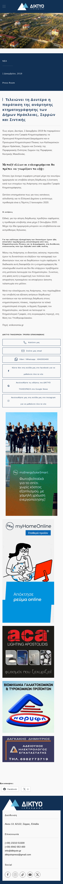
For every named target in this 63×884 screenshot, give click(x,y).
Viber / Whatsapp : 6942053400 (34, 359)
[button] (4, 6)
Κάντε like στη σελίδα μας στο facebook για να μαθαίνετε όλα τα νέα (33, 371)
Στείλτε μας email (34, 351)
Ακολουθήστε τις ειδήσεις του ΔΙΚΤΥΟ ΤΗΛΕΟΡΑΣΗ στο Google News (33, 386)
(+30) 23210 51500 (15, 843)
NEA (4, 61)
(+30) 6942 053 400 (15, 846)
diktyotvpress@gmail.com (18, 854)
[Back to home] (31, 6)
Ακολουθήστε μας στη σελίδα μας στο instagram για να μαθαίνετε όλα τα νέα (33, 401)
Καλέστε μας (34, 342)
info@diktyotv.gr (13, 850)
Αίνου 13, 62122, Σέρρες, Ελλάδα (22, 824)
